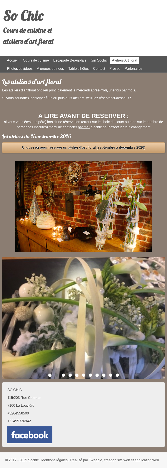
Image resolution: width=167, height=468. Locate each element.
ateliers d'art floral (28, 41)
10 (110, 375)
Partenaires (133, 68)
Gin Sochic (99, 60)
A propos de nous (50, 68)
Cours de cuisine (36, 60)
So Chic (23, 15)
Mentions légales (54, 460)
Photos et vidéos (20, 68)
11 (117, 375)
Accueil (12, 60)
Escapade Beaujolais (69, 60)
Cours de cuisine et (27, 30)
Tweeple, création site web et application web (124, 460)
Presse (114, 68)
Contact (99, 68)
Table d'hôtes (78, 68)
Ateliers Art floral (124, 60)
